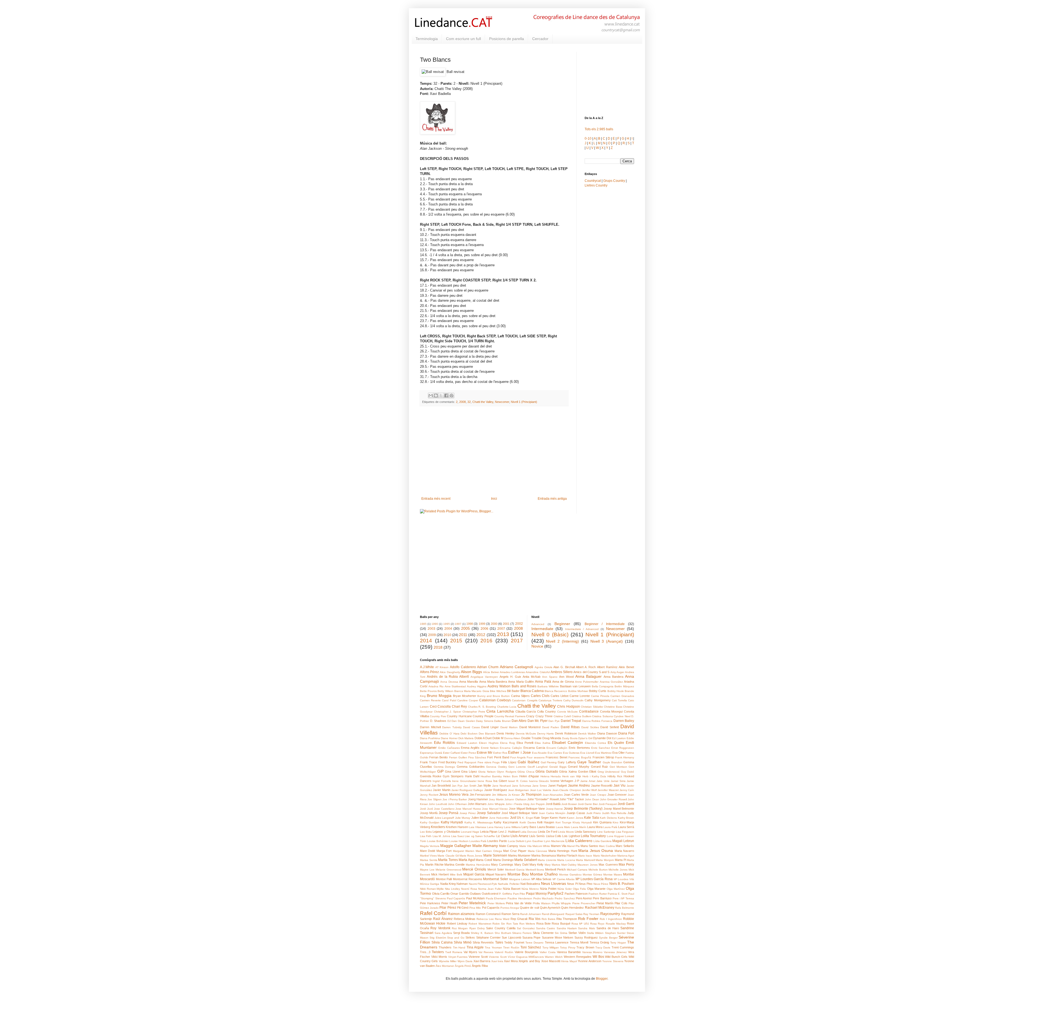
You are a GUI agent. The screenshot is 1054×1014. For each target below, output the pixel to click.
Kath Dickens (608, 817)
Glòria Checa (525, 771)
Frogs (496, 762)
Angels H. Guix (510, 676)
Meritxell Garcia (515, 869)
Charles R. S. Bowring (482, 706)
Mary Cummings (502, 864)
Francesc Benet (556, 757)
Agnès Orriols (543, 667)
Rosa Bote (543, 923)
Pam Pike (519, 893)
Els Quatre (616, 743)
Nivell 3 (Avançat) (606, 641)
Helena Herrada (550, 776)
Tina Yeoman (493, 947)
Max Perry (626, 864)
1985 (423, 623)
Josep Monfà (429, 813)
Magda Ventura (429, 846)
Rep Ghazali (519, 918)
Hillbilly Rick (614, 776)
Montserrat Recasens (467, 879)
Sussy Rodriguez (586, 937)
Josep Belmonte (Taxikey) (583, 808)
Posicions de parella (506, 38)
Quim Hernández (572, 907)
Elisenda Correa (595, 742)
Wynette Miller (447, 961)
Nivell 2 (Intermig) (562, 641)
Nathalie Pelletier (508, 883)
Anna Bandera (613, 676)
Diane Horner (449, 738)
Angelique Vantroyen (484, 676)
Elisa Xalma (542, 742)
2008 (462, 401)
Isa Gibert (500, 781)
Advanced (537, 624)
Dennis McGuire (526, 733)
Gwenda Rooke (430, 776)
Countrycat (593, 181)
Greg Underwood (609, 771)
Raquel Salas (573, 914)
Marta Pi (620, 860)
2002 (519, 624)
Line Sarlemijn (606, 831)
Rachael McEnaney (599, 908)
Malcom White (541, 846)
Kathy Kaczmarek (506, 822)
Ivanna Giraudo (539, 781)
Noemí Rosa (469, 888)
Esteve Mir (484, 753)
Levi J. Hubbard (509, 831)
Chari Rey (459, 706)
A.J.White (427, 667)
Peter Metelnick (472, 903)
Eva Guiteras (571, 752)
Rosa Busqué (561, 923)
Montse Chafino (544, 874)
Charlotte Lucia (507, 706)
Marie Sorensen (495, 855)
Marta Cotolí (484, 860)
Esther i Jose (519, 752)
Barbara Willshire (548, 686)
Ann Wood (566, 676)
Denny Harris (545, 733)
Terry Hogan (618, 942)
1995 (446, 623)
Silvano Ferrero (522, 932)
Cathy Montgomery (597, 700)
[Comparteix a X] (441, 395)
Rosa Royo (597, 923)
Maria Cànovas (537, 850)
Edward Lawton (467, 742)
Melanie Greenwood (448, 869)
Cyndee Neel (622, 716)
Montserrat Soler (495, 879)
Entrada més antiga (552, 499)
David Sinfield (609, 727)
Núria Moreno (530, 888)
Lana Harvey (495, 827)
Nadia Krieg (448, 883)
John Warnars (477, 804)
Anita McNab (531, 676)
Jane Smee (539, 785)
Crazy (530, 716)
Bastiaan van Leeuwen (575, 686)
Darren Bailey (623, 721)
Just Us (515, 818)
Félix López (509, 762)
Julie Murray (462, 817)
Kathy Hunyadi (452, 822)
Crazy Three (544, 716)
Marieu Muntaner (519, 855)
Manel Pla (573, 846)
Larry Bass (529, 827)
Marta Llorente (547, 860)
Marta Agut (467, 860)
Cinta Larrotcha (500, 711)
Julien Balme (479, 817)
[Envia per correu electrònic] (430, 395)
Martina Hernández (478, 864)
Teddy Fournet (514, 942)
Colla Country (546, 711)
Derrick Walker (587, 733)
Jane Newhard (501, 785)
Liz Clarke (503, 836)
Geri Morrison (618, 766)
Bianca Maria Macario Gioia (471, 691)
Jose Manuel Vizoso (495, 808)
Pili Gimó (463, 907)
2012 (480, 634)
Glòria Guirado (547, 771)
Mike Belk (456, 874)
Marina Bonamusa (543, 855)
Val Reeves (485, 952)
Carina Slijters (520, 695)
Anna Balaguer (588, 676)
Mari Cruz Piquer (514, 850)
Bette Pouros (428, 691)
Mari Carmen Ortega (489, 850)
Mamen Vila (558, 846)
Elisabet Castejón (567, 742)
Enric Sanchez (600, 747)
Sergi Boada (461, 932)
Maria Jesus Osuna (595, 850)
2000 (494, 623)
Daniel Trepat (571, 721)
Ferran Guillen (458, 757)
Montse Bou (518, 874)
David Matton (509, 727)
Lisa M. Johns (441, 836)
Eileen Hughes (488, 742)
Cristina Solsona (602, 716)
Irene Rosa (485, 781)
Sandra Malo (586, 928)
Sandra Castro (545, 928)
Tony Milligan (550, 947)
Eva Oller (618, 752)
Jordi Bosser (569, 804)
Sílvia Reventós (483, 942)
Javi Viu (619, 785)
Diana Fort (626, 733)
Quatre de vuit (529, 907)
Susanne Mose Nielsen (557, 937)
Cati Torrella (619, 700)
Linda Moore (566, 831)
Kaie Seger (541, 817)
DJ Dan (452, 720)
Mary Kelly (536, 864)
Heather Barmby (491, 776)
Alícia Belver (491, 672)
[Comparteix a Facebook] (446, 395)
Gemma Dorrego (444, 766)
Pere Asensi (584, 898)
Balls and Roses (524, 686)
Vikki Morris (439, 956)
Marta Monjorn (605, 860)
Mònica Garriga (429, 883)
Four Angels (518, 757)
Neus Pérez (600, 883)
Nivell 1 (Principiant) (524, 401)
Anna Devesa (449, 681)
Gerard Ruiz (599, 766)
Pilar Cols (621, 903)
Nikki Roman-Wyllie (432, 888)
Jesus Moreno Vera (453, 794)
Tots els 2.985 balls (599, 129)
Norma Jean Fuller (490, 888)
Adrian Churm (487, 667)
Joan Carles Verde (576, 794)
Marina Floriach (567, 855)
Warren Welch (554, 956)
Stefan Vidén (576, 932)
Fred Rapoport (467, 762)
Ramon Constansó (488, 914)
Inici (494, 499)
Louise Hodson (459, 841)
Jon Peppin (537, 804)
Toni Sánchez (530, 947)
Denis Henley (506, 733)
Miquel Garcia (473, 874)
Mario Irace (585, 855)
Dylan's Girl (585, 738)
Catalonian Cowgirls (524, 700)
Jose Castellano (444, 808)
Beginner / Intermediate (605, 624)
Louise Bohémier (437, 841)
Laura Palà (610, 827)
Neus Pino (585, 883)
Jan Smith (470, 785)
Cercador (540, 38)
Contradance (589, 711)
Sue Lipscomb (511, 937)
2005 (465, 628)
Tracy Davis (602, 947)
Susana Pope (531, 937)
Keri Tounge (563, 822)
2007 (501, 629)
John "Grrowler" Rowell (543, 799)
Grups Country (614, 181)
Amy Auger (617, 672)
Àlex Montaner (445, 965)
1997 (458, 623)
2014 (426, 640)
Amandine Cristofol (538, 672)
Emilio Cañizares (449, 747)
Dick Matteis (465, 738)
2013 (503, 634)
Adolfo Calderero (463, 667)
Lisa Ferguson (625, 831)
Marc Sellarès (625, 846)
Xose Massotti (550, 961)
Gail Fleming (549, 762)
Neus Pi (572, 883)
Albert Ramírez (607, 667)
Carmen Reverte (430, 700)
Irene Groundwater (464, 781)
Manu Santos (589, 846)
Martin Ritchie (434, 864)
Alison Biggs (471, 672)
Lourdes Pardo (497, 841)
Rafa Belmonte (624, 907)
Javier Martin (441, 790)
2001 (506, 623)
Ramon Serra (510, 914)
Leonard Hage (470, 831)
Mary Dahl (521, 864)
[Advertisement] (494, 451)
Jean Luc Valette (541, 790)
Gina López (469, 771)
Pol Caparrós (491, 907)
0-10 (588, 138)
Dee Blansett (487, 733)
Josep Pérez (467, 813)
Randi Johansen (530, 914)
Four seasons (535, 757)
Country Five (438, 716)
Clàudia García (525, 711)
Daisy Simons (484, 720)
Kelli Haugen (545, 822)
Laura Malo (563, 827)
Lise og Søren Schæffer (480, 836)
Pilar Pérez (447, 908)
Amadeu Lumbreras (512, 672)
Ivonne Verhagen (561, 781)
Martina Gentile (454, 864)
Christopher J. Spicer (447, 711)
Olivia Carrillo (441, 893)
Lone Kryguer (615, 836)
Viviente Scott (498, 956)
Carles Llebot (559, 695)
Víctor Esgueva (518, 956)
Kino (615, 822)
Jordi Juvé (426, 808)
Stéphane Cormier (488, 937)
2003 (431, 629)
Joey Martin (496, 799)
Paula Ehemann (496, 898)
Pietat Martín (604, 903)
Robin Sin (498, 923)
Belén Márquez (624, 686)
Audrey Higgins (476, 686)
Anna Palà (543, 681)
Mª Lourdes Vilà (624, 879)
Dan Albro (519, 721)
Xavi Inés (497, 961)
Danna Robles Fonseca (597, 720)
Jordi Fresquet (608, 804)
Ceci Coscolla (440, 706)
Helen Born (510, 776)
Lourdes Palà (477, 841)
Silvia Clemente (543, 932)
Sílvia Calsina (441, 942)
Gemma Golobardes (471, 766)
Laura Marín (578, 827)
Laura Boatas (546, 827)
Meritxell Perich (555, 869)
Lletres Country (596, 185)
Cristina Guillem (581, 716)
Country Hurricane (459, 716)
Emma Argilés (470, 747)
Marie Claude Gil (448, 855)
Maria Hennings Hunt (562, 850)
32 (469, 401)
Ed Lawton (619, 738)
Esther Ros (500, 752)
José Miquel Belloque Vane (519, 813)
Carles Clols (540, 696)
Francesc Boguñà (579, 757)
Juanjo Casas (576, 813)
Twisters (438, 952)
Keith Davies (528, 822)
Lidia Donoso (528, 831)
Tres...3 (425, 952)
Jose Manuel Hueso (468, 808)
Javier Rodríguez (495, 790)
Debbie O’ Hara (449, 733)
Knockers (438, 827)
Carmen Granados (622, 695)
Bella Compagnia (603, 686)
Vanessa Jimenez (615, 952)
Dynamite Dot (602, 738)
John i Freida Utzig (517, 804)
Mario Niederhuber (604, 855)
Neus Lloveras (553, 883)
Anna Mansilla (468, 681)
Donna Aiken (512, 738)
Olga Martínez (616, 888)
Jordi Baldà (553, 804)
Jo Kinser (514, 794)
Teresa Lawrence (556, 942)
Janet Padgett (557, 785)
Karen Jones (575, 817)
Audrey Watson (499, 686)
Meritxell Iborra (535, 869)
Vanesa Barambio (569, 952)
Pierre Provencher (583, 903)
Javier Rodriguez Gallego (467, 790)
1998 (469, 623)
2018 (438, 647)
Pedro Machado (543, 898)
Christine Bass (613, 706)
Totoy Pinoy (567, 947)
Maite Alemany (485, 845)
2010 (447, 635)
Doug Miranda (551, 738)
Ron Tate (512, 923)
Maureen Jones (588, 864)
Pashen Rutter (597, 893)
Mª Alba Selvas (541, 879)
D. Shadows (438, 720)
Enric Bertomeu (579, 747)
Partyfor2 (556, 893)
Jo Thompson (531, 794)
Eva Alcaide (539, 752)
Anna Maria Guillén (521, 681)
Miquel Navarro (496, 874)
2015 (456, 640)
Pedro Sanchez (565, 898)
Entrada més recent (435, 499)
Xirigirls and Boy (529, 961)
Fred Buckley (447, 762)
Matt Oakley (569, 864)
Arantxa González (611, 681)
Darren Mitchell (430, 727)
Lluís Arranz (519, 836)
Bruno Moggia (439, 695)
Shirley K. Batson (482, 932)
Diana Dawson (607, 733)
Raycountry (610, 913)
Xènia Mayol (569, 961)
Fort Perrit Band (498, 757)
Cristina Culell (562, 716)
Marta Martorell (585, 860)
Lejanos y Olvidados (446, 831)
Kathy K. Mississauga (478, 822)
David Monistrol (530, 727)
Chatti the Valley (482, 401)
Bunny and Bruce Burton (493, 695)
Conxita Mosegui (611, 711)
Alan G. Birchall (563, 667)
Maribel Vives (428, 855)
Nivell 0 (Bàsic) (549, 634)
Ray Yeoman (591, 914)
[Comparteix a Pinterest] (451, 395)
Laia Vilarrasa (477, 827)
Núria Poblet (548, 888)
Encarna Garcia (534, 747)
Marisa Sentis (428, 860)
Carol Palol (449, 700)
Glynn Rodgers (506, 771)
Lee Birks (426, 831)
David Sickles (590, 727)
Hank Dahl (472, 776)
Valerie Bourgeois (526, 952)
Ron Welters (527, 923)
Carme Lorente (580, 695)
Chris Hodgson (568, 706)
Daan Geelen (466, 720)
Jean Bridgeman (518, 790)
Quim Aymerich (550, 907)
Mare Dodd (427, 850)
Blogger (601, 979)
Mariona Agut (625, 855)
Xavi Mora (510, 961)
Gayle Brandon (612, 762)
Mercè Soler (495, 869)
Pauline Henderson (520, 898)
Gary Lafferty (567, 762)
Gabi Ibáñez (528, 762)
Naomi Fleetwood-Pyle (483, 883)
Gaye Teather (589, 762)
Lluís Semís (537, 836)
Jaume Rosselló (602, 785)
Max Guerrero (608, 864)
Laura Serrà (626, 827)
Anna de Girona (563, 681)
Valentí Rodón (504, 952)
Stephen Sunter (615, 932)
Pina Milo (475, 907)
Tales (499, 942)
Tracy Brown (585, 947)
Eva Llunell (587, 752)
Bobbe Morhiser (578, 691)
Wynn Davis (465, 961)
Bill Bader (513, 691)
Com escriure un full (463, 38)
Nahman (462, 883)
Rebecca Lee (485, 918)
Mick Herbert (440, 874)
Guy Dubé (627, 771)
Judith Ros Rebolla (614, 813)
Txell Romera (453, 952)
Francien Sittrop (603, 757)
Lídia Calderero (578, 840)
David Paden (550, 727)
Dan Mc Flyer (538, 721)
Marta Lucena (566, 860)
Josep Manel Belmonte (619, 808)
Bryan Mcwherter (464, 695)
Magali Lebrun (623, 841)
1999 (482, 623)
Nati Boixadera (530, 883)
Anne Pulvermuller (586, 681)
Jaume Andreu (579, 785)
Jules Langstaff (444, 817)
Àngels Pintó (463, 965)
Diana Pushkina (430, 738)
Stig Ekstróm (438, 937)
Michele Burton (598, 869)
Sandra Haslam (567, 928)
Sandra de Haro (607, 928)
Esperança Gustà (431, 752)
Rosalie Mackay (616, 923)
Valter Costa (548, 952)
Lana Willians (512, 827)
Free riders (484, 762)
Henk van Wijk (571, 776)
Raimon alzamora (461, 914)
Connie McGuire (567, 711)
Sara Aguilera (443, 932)
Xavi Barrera (481, 961)
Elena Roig (507, 742)
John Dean (592, 799)
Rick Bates (548, 918)
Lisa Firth (425, 836)
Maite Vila (525, 846)
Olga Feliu (579, 888)
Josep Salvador (488, 813)
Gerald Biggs (558, 766)
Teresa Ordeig (599, 942)
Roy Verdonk (440, 928)
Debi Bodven (469, 733)
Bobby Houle (615, 691)
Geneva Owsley (496, 766)
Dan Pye (554, 720)
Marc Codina (607, 846)
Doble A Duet (483, 738)
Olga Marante (596, 888)
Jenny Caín (626, 790)
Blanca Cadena (532, 691)
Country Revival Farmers (509, 716)
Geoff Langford (538, 766)
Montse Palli (444, 879)
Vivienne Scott (478, 956)
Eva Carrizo (555, 752)
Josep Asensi (554, 808)
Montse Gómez (592, 874)
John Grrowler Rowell (613, 799)
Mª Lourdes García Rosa (594, 879)
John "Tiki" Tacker (571, 799)
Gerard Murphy (578, 766)
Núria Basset (511, 888)
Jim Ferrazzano (480, 794)
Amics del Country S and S (591, 672)
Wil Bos (598, 957)
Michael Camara (577, 869)
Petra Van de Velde (519, 903)
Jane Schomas (521, 785)
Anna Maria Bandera (493, 681)
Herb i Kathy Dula (594, 776)
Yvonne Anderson (589, 961)
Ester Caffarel (451, 752)
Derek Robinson (566, 733)
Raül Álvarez (443, 919)
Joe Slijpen (434, 799)
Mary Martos (552, 864)
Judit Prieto (593, 813)
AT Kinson (442, 667)
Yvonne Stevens (612, 961)
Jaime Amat (587, 781)
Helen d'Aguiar (529, 776)
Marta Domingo (503, 860)
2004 (448, 629)
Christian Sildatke (592, 706)
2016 (486, 640)
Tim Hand (459, 947)
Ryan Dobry (477, 928)
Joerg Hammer (478, 799)
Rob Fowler (588, 918)
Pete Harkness (430, 903)
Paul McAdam (475, 898)
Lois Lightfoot (571, 836)
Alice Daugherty (450, 672)
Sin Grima (561, 932)
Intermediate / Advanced (582, 629)
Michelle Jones (618, 869)
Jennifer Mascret (608, 790)
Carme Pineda (600, 695)
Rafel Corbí (433, 913)
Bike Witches (498, 691)
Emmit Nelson (490, 747)
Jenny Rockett (429, 794)
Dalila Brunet (502, 720)
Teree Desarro (534, 942)
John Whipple (496, 804)
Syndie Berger (608, 937)
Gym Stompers (453, 776)
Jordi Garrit (626, 804)
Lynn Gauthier (534, 841)
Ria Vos (534, 919)
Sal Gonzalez (525, 928)
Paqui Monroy (536, 894)
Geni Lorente (517, 766)
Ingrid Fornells (442, 781)
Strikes (470, 937)
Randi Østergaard (553, 914)
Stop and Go (455, 937)
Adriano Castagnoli (516, 667)
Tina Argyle (475, 947)
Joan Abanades (553, 794)
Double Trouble (531, 738)
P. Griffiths (505, 893)
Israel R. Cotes (518, 781)
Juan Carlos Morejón (552, 813)
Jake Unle (602, 781)
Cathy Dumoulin (573, 700)
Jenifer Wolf (589, 790)
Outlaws (475, 893)
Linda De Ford (547, 831)
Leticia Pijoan (488, 831)
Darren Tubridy (452, 727)
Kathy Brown (626, 817)
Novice (537, 646)
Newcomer (502, 401)
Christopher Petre (473, 711)
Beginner (562, 624)
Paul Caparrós (456, 898)
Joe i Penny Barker (454, 799)
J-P (576, 781)
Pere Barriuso (602, 898)
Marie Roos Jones (470, 855)
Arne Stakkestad (455, 686)
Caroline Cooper (467, 700)
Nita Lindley (452, 888)
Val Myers (470, 952)
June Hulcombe (499, 817)
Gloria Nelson (487, 771)
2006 (484, 629)
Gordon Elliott (587, 771)
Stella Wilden (595, 932)
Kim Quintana (602, 822)
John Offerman (457, 804)
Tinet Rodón (511, 947)
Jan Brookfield (441, 785)
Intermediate (542, 628)
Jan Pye (457, 785)
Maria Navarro (624, 850)
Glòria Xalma (568, 771)
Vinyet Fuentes (458, 956)
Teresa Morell (579, 942)
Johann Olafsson (515, 799)
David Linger (490, 727)
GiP (440, 771)
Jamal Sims (618, 781)
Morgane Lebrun (520, 879)
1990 (434, 623)
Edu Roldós (444, 742)
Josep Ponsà (448, 813)
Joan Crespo (598, 794)
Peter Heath (449, 903)
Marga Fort (444, 850)
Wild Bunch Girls (616, 956)
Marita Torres (448, 860)
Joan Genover (617, 794)
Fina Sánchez (477, 757)
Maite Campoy (508, 846)
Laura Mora (594, 827)
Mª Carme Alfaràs (563, 879)
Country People (483, 716)
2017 (517, 640)
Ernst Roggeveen (622, 747)
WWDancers (536, 956)
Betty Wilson (445, 691)
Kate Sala (591, 818)
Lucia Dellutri (516, 841)
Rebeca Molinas (464, 918)
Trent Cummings (623, 947)
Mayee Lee (427, 869)
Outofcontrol (490, 893)
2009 (432, 635)
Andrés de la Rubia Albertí (448, 677)
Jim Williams (499, 794)
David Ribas (570, 727)
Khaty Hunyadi (582, 822)
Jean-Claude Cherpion (566, 790)
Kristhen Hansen (457, 827)
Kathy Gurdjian (429, 822)
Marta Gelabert (525, 860)
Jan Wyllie (484, 785)
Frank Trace (428, 762)
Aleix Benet (626, 667)
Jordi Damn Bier (588, 804)
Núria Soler (564, 888)
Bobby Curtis (597, 691)
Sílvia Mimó (462, 942)
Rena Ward (502, 918)
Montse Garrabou (570, 874)
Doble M (497, 738)
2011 (463, 634)
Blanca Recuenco (556, 691)
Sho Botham (503, 932)
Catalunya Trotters (550, 700)
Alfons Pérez (429, 672)
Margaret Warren (463, 850)
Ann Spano (549, 676)
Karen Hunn (558, 817)
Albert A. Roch (586, 667)
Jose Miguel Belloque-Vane (527, 808)
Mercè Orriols (474, 869)
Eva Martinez (603, 752)
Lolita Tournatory (593, 836)
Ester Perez (468, 752)
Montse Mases (612, 874)
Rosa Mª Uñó (580, 923)
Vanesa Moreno (592, 952)
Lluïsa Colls (553, 836)
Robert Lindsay (457, 923)
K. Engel (527, 817)
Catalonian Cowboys (495, 700)
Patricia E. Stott (617, 893)
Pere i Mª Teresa (623, 898)
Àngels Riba (480, 965)
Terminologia (427, 38)
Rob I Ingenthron (611, 918)
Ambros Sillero (562, 672)
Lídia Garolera (602, 841)
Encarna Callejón (511, 747)
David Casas (471, 727)
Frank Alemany (624, 757)
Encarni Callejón (557, 747)
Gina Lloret (452, 771)
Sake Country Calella (500, 928)
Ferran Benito (438, 757)
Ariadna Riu (436, 686)
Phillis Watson (542, 903)
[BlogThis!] (436, 395)
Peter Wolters (496, 903)
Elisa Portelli (525, 742)
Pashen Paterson (576, 893)
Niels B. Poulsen (621, 884)
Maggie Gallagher (455, 845)
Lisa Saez (457, 836)
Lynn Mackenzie (554, 841)
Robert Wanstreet (480, 923)
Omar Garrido (459, 893)
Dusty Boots (570, 738)
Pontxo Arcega (509, 907)
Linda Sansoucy (585, 831)
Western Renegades (578, 956)
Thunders (445, 947)
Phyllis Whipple (561, 903)
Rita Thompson (566, 918)
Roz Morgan (460, 928)
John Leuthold (438, 804)
